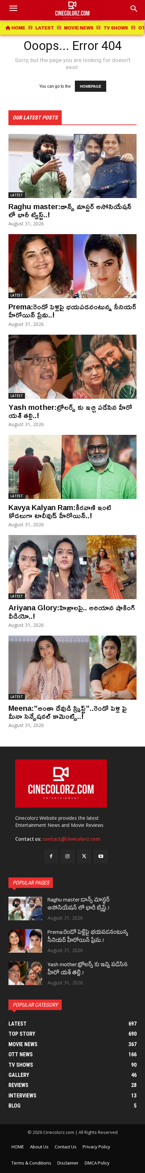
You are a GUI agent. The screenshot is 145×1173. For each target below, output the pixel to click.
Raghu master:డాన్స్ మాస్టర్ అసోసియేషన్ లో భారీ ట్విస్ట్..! (70, 210)
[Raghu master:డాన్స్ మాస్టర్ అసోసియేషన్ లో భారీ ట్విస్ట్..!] (72, 166)
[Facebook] (51, 856)
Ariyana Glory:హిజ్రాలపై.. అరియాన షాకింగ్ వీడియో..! (71, 612)
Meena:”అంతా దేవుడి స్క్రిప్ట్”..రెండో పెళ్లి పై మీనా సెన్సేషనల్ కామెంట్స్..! (67, 712)
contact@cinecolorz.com (71, 839)
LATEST (16, 195)
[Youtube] (100, 856)
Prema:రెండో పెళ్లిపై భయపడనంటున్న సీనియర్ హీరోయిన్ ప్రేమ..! (72, 311)
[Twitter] (84, 856)
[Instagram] (67, 856)
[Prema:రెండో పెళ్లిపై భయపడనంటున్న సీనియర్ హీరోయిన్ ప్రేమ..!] (72, 266)
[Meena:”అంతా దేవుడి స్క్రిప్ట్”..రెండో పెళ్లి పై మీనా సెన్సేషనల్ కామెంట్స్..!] (72, 668)
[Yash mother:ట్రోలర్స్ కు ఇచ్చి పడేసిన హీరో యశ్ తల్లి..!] (72, 367)
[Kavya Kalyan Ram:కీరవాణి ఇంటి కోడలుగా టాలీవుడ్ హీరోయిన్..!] (72, 467)
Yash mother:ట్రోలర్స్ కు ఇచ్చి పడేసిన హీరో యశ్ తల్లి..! (70, 411)
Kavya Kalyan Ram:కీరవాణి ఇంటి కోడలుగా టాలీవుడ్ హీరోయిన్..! (59, 511)
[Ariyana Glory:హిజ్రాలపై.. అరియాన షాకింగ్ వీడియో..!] (72, 567)
